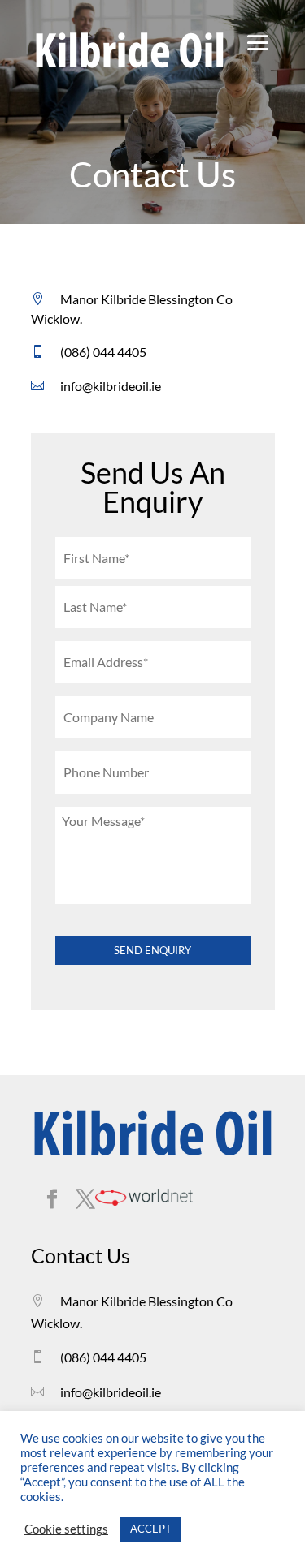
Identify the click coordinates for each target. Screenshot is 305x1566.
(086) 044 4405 (103, 351)
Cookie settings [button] (66, 1529)
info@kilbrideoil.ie (110, 386)
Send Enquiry (152, 950)
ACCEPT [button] (151, 1528)
